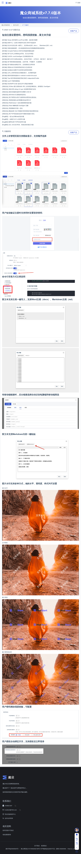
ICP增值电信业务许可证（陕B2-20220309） (53, 849)
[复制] (15, 806)
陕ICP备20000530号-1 (12, 849)
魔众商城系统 (6, 25)
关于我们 (37, 846)
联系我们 (44, 846)
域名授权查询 (7, 835)
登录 (78, 3)
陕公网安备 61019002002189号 (30, 849)
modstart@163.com (11, 810)
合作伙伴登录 (9, 818)
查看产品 (73, 31)
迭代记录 (16, 25)
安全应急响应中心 (10, 814)
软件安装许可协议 (8, 830)
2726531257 (8, 806)
